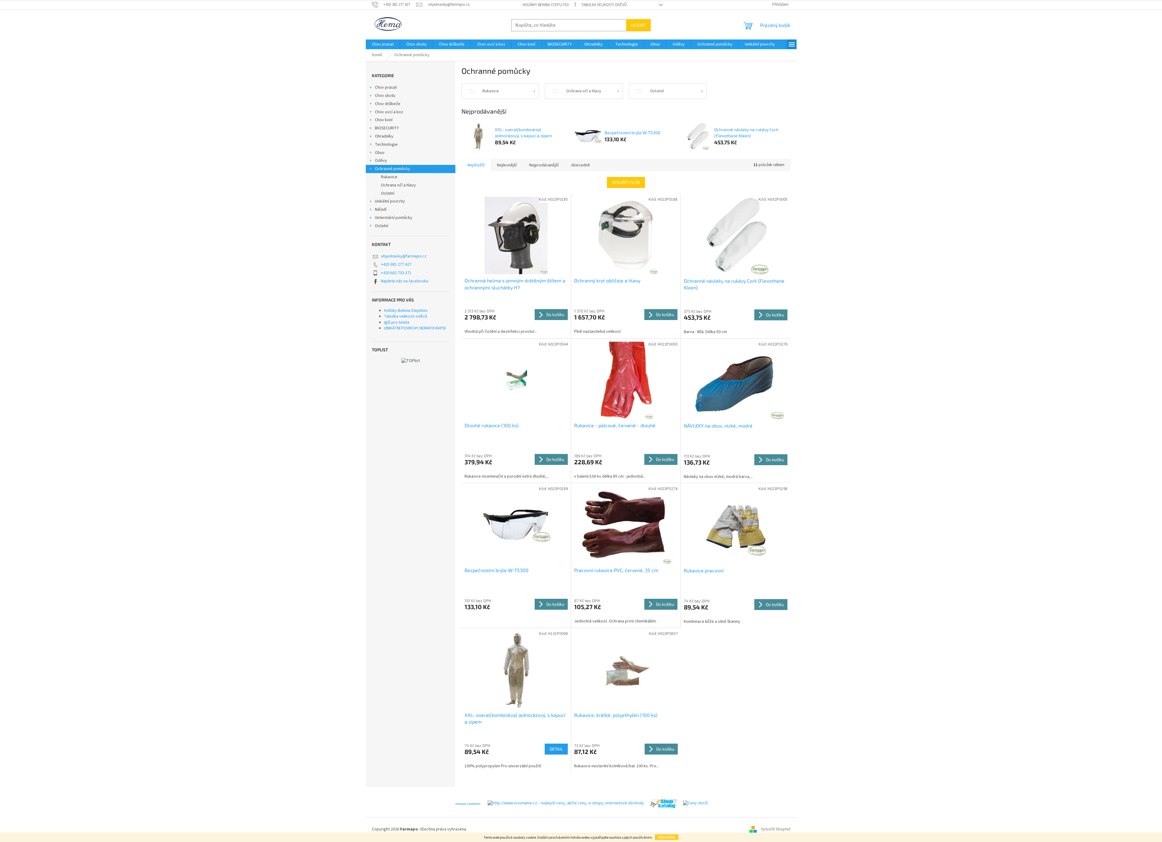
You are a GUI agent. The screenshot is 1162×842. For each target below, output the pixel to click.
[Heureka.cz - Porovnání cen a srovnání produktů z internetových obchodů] (468, 803)
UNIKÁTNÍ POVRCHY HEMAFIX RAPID (415, 328)
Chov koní (383, 120)
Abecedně (580, 165)
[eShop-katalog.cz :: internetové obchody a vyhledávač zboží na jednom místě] (663, 803)
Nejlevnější (507, 165)
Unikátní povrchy (390, 201)
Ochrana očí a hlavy (398, 185)
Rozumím (666, 837)
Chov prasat (386, 87)
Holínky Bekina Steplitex (546, 5)
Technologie (386, 144)
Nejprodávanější (544, 165)
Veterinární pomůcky (393, 218)
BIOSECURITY (387, 128)
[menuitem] (383, 44)
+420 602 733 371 (396, 273)
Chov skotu (385, 96)
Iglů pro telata (396, 322)
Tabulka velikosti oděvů (604, 5)
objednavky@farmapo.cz (404, 256)
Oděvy (381, 161)
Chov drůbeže (387, 104)
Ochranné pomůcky (392, 169)
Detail (556, 749)
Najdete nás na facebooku (404, 281)
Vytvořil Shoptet (775, 830)
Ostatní (387, 193)
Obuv (380, 153)
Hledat (638, 25)
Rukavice (389, 177)
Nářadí (380, 209)
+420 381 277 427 (396, 264)
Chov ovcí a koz (389, 112)
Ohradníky (384, 136)
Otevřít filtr (626, 182)
